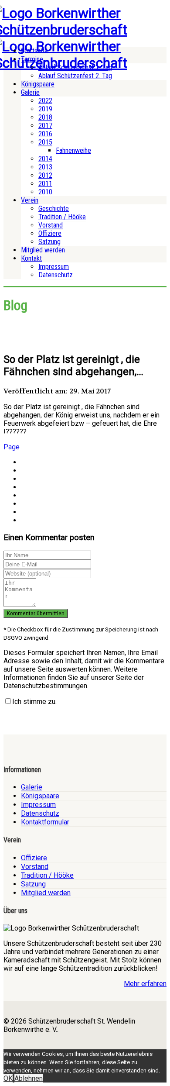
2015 (45, 142)
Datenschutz (55, 275)
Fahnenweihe (73, 150)
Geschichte (53, 208)
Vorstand (50, 225)
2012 (45, 175)
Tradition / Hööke (62, 217)
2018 (45, 117)
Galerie (30, 92)
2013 (45, 167)
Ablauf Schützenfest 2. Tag (75, 76)
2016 (45, 134)
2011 (45, 183)
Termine (32, 59)
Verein (29, 200)
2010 (45, 192)
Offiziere (49, 233)
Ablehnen (28, 1078)
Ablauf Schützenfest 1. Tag (75, 67)
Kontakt (31, 258)
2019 (45, 109)
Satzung (49, 242)
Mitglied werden (43, 250)
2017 (45, 125)
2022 (45, 101)
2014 (45, 159)
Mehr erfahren (145, 983)
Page (11, 447)
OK (8, 1078)
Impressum (53, 266)
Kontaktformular (45, 822)
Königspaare (37, 84)
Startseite (34, 51)
